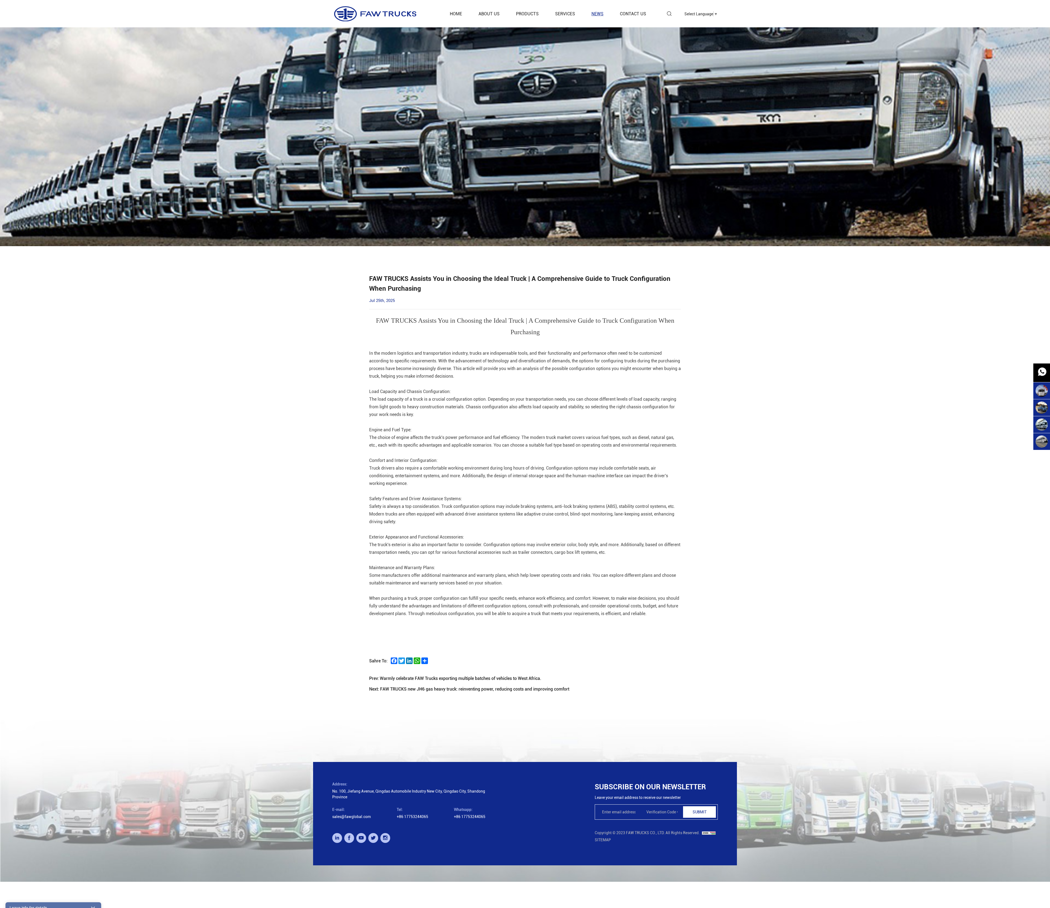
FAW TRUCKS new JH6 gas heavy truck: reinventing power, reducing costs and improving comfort (474, 689)
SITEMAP (603, 839)
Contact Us (633, 13)
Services (565, 13)
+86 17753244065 (412, 816)
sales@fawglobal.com (351, 816)
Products (527, 13)
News (597, 13)
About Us (489, 13)
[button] (53, 790)
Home (456, 13)
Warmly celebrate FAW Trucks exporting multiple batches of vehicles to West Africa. (460, 678)
